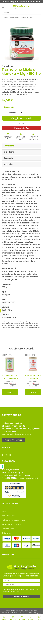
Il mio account (8, 516)
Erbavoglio (10, 381)
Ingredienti (9, 152)
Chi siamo (6, 533)
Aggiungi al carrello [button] (10, 391)
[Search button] (39, 12)
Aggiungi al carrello (22, 118)
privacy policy (15, 591)
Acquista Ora (22, 128)
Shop (12, 17)
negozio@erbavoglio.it (28, 478)
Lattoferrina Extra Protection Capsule (33, 378)
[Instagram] (6, 455)
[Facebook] (3, 455)
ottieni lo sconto (22, 596)
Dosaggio (8, 158)
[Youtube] (10, 455)
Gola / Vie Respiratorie (23, 17)
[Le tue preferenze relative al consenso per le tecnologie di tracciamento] (2, 466)
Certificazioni (8, 528)
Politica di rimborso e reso (13, 520)
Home (6, 17)
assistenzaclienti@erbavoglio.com (16, 434)
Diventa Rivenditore (13, 440)
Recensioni (8, 164)
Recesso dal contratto (12, 524)
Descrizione (9, 146)
